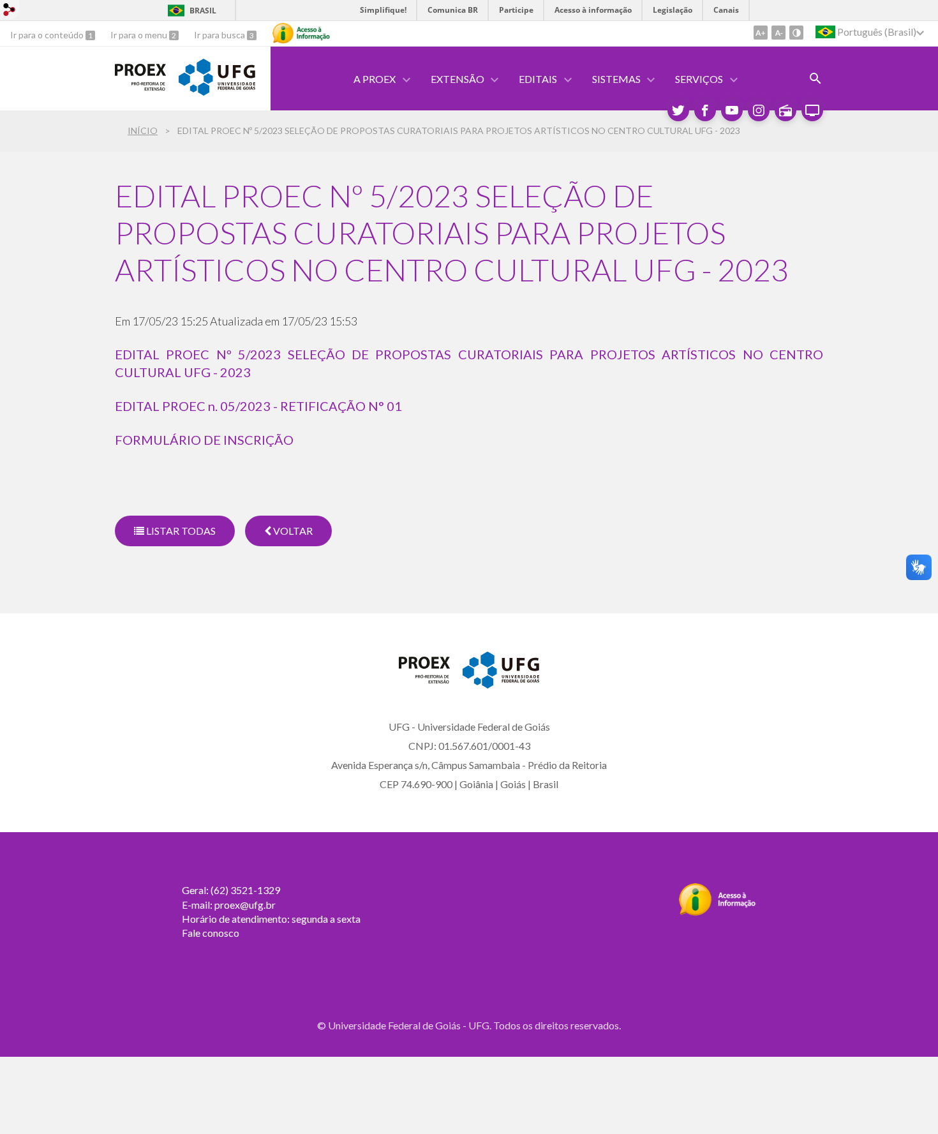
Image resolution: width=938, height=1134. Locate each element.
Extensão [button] (457, 79)
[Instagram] (759, 110)
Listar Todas (180, 531)
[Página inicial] (140, 86)
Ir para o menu (139, 34)
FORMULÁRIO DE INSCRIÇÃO (204, 439)
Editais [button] (538, 79)
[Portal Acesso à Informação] (717, 912)
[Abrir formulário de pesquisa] (815, 78)
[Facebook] (705, 110)
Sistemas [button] (616, 79)
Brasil (203, 10)
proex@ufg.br (245, 905)
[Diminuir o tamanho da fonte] (778, 33)
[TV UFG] (812, 110)
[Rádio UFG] (785, 110)
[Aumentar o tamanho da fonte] (761, 33)
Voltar (292, 531)
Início (143, 130)
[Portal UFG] (217, 91)
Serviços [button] (699, 79)
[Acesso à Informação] (301, 33)
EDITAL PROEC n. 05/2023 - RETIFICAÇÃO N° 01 (258, 406)
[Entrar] (9, 11)
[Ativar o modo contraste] (796, 33)
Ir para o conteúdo (48, 34)
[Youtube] (732, 110)
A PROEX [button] (375, 79)
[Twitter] (678, 110)
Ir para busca (220, 34)
